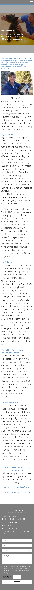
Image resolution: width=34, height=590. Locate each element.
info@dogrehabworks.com (12, 528)
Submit (17, 582)
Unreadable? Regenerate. (23, 577)
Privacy (16, 531)
